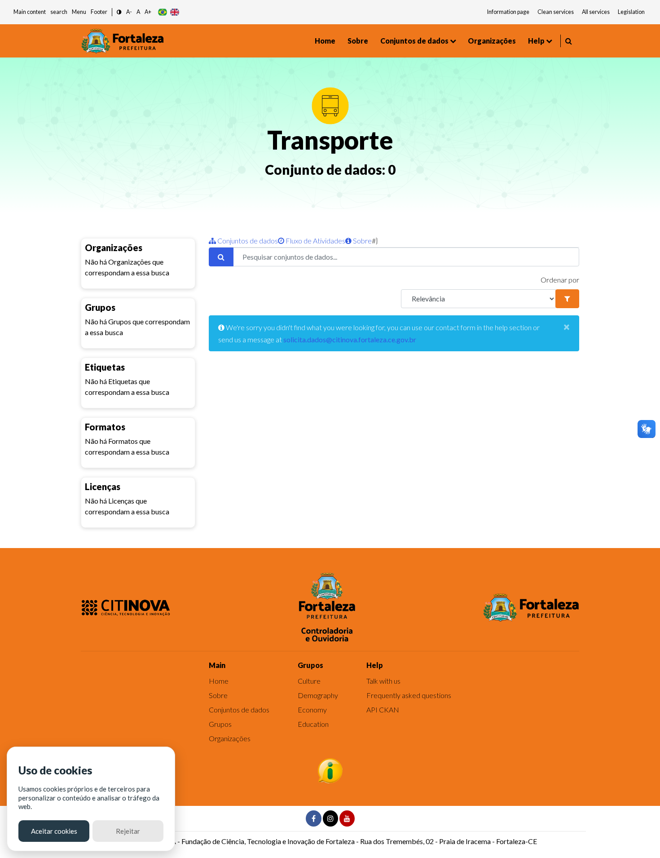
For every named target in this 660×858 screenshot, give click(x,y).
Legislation (631, 12)
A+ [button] (148, 12)
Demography (318, 695)
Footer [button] (99, 12)
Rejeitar (128, 831)
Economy (312, 709)
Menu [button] (79, 12)
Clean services (555, 12)
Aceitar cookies (54, 831)
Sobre (358, 40)
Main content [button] (29, 12)
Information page (508, 12)
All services (596, 12)
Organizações (492, 40)
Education (313, 724)
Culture (309, 681)
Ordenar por (560, 279)
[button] (119, 12)
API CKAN (382, 709)
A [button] (138, 12)
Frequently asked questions (408, 695)
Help (536, 40)
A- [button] (129, 12)
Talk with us (383, 681)
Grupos (220, 724)
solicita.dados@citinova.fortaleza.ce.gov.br (349, 339)
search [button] (58, 12)
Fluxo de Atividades (314, 240)
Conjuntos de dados (414, 40)
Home (325, 40)
